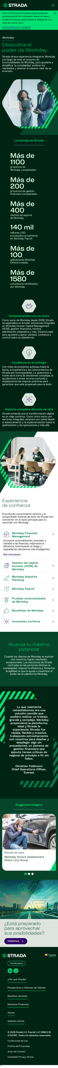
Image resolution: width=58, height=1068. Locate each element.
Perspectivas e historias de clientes (27, 987)
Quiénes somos (16, 1021)
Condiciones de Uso (18, 1041)
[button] (25, 874)
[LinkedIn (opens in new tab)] (10, 970)
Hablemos (13, 941)
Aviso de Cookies (16, 1051)
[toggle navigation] (53, 5)
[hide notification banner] (55, 13)
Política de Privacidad (19, 1046)
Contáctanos (16, 963)
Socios (11, 1012)
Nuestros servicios (17, 996)
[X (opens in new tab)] (15, 970)
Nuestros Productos (18, 1004)
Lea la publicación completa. (16, 27)
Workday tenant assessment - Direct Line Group (25, 859)
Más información (12, 554)
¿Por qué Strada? (17, 979)
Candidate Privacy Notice (21, 1057)
